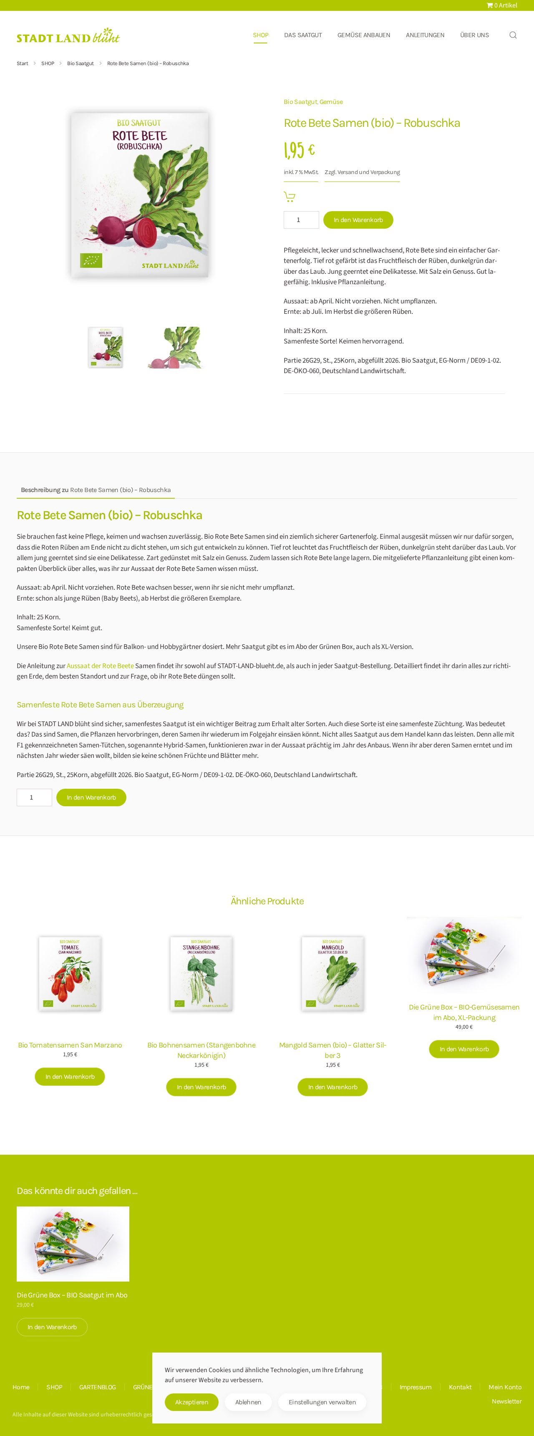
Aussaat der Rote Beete (100, 666)
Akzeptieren (191, 1402)
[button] (513, 35)
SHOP (54, 1387)
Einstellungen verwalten (322, 1402)
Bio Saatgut (300, 102)
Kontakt (460, 1387)
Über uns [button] (474, 35)
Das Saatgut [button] (303, 35)
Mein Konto (505, 1387)
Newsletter (506, 1401)
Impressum (416, 1387)
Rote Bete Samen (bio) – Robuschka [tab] (96, 490)
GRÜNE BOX (149, 1387)
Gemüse (331, 102)
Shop (260, 35)
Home (21, 1387)
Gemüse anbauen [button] (364, 35)
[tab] (105, 347)
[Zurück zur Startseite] (69, 35)
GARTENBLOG (97, 1387)
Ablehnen (248, 1402)
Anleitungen (425, 35)
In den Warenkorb (358, 220)
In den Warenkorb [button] (70, 1076)
